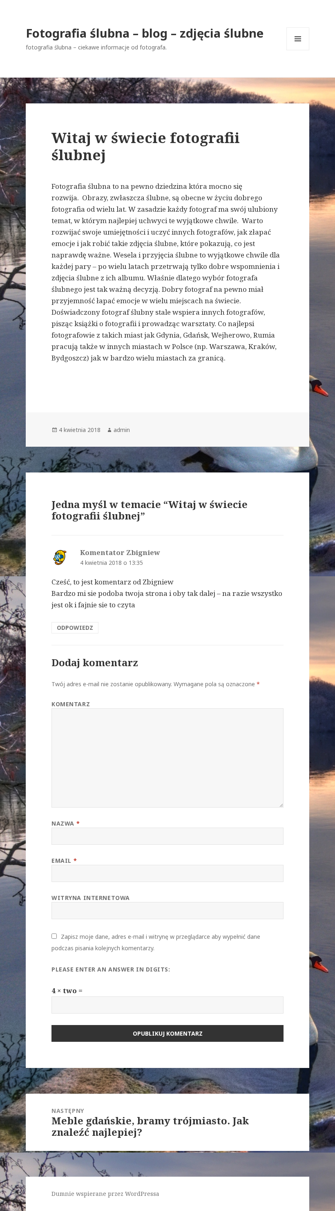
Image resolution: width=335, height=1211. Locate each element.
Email (64, 860)
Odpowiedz (75, 627)
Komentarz (70, 704)
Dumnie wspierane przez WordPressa (105, 1194)
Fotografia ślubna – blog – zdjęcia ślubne (145, 33)
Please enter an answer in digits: (110, 969)
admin (122, 430)
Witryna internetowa (90, 898)
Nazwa (65, 823)
